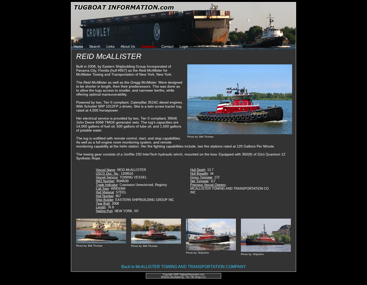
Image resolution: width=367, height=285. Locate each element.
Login (184, 46)
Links (110, 46)
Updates (148, 46)
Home (78, 46)
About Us (128, 46)
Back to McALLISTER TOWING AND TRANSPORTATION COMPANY (183, 267)
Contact (167, 46)
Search (94, 46)
